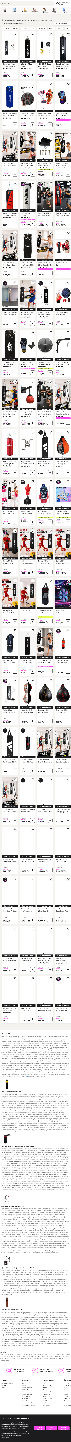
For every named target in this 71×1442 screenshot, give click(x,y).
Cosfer (51, 28)
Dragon (15, 28)
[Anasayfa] (3, 20)
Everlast (24, 28)
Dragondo (42, 28)
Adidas (60, 28)
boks (26, 1331)
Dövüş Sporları (35, 20)
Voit (33, 28)
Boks (42, 20)
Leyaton (6, 28)
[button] (62, 59)
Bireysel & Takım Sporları (22, 20)
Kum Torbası (48, 20)
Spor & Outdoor (9, 20)
